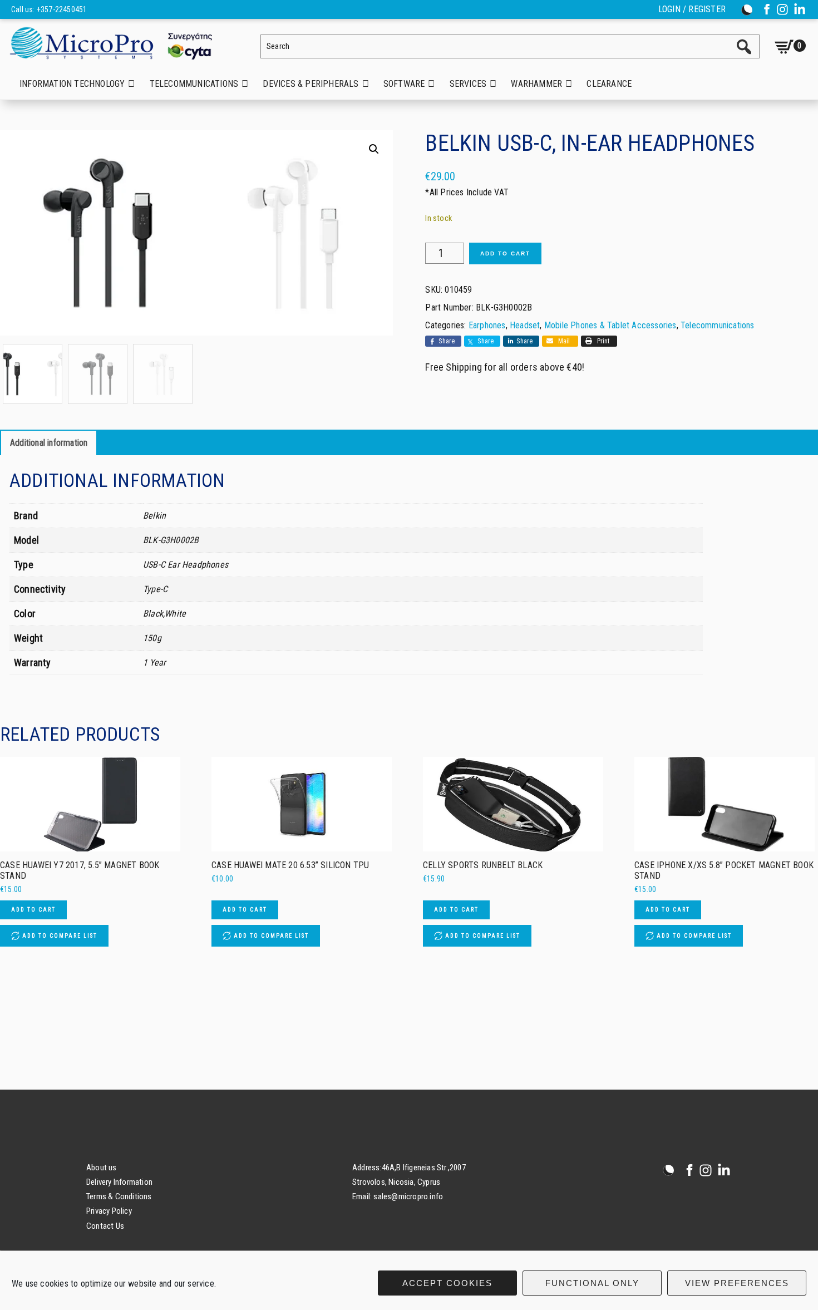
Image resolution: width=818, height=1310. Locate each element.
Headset (525, 325)
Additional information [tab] (48, 442)
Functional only (592, 1283)
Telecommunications (718, 325)
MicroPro (119, 42)
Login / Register (692, 9)
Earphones (487, 325)
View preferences (737, 1283)
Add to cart (505, 253)
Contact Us (105, 1226)
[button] (374, 149)
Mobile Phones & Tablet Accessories (610, 325)
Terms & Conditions (119, 1196)
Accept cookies (447, 1283)
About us (101, 1168)
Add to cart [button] (33, 910)
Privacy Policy (109, 1211)
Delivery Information (119, 1182)
